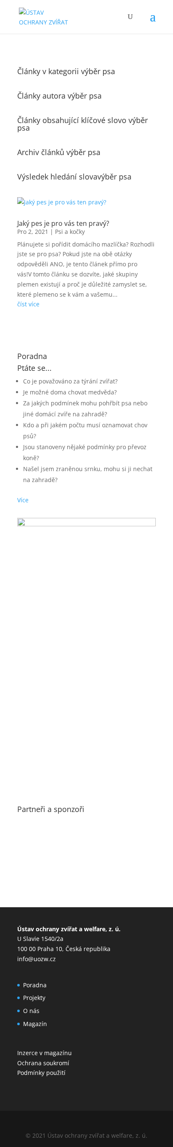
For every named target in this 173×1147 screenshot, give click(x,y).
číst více (28, 304)
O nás (31, 1011)
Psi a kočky (70, 232)
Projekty (34, 998)
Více (23, 500)
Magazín (35, 1024)
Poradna (35, 985)
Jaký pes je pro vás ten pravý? (63, 223)
